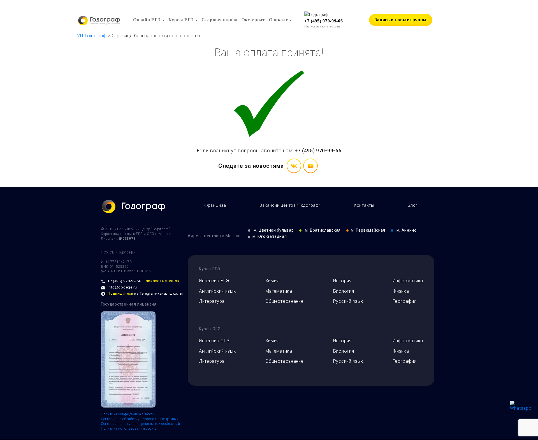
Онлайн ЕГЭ (147, 19)
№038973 (127, 239)
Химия (272, 280)
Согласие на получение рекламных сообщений (140, 424)
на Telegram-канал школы (145, 293)
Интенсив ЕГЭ (214, 280)
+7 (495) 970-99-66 (323, 20)
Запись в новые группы (401, 19)
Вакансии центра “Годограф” (289, 205)
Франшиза (215, 205)
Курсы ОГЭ (210, 329)
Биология (343, 291)
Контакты (364, 205)
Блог (413, 205)
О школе (278, 19)
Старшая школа (219, 19)
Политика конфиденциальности (128, 414)
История (342, 280)
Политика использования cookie (128, 428)
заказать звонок (163, 281)
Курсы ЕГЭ (181, 19)
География (404, 301)
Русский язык (348, 301)
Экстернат (253, 19)
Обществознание (284, 301)
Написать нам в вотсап (322, 26)
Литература (212, 301)
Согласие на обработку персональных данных (140, 419)
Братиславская (323, 230)
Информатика (408, 280)
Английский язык (217, 291)
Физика (401, 291)
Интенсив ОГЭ (214, 340)
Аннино (406, 230)
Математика (278, 291)
